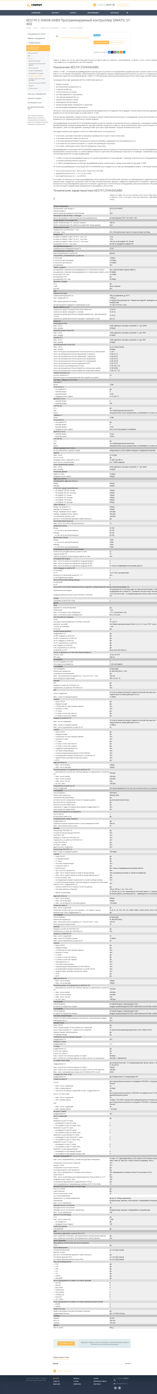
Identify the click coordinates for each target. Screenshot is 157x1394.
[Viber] (115, 52)
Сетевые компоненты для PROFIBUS (37, 79)
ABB (29, 56)
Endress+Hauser (33, 53)
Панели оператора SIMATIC (37, 83)
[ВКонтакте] (109, 52)
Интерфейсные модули (36, 73)
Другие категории (34, 61)
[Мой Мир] (124, 52)
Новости (56, 1381)
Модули (31, 86)
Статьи (75, 1381)
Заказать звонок (123, 5)
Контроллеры (33, 88)
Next (86, 37)
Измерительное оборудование (33, 48)
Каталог (55, 13)
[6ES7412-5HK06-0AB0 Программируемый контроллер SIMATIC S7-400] (73, 38)
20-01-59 (106, 5)
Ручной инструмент (35, 98)
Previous (59, 37)
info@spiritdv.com (121, 1383)
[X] (112, 52)
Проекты (76, 1378)
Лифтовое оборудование (37, 94)
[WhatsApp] (118, 52)
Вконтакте (115, 1388)
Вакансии (56, 1384)
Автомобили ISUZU (35, 103)
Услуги (73, 13)
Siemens (30, 58)
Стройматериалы (34, 43)
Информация (93, 13)
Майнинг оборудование (36, 38)
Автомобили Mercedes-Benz (36, 108)
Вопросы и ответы (100, 1381)
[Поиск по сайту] (127, 13)
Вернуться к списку (65, 1371)
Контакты (115, 13)
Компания (36, 13)
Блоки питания (33, 68)
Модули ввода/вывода (36, 71)
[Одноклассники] (121, 52)
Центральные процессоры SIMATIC (37, 64)
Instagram (119, 1388)
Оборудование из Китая (36, 34)
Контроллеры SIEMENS (36, 76)
